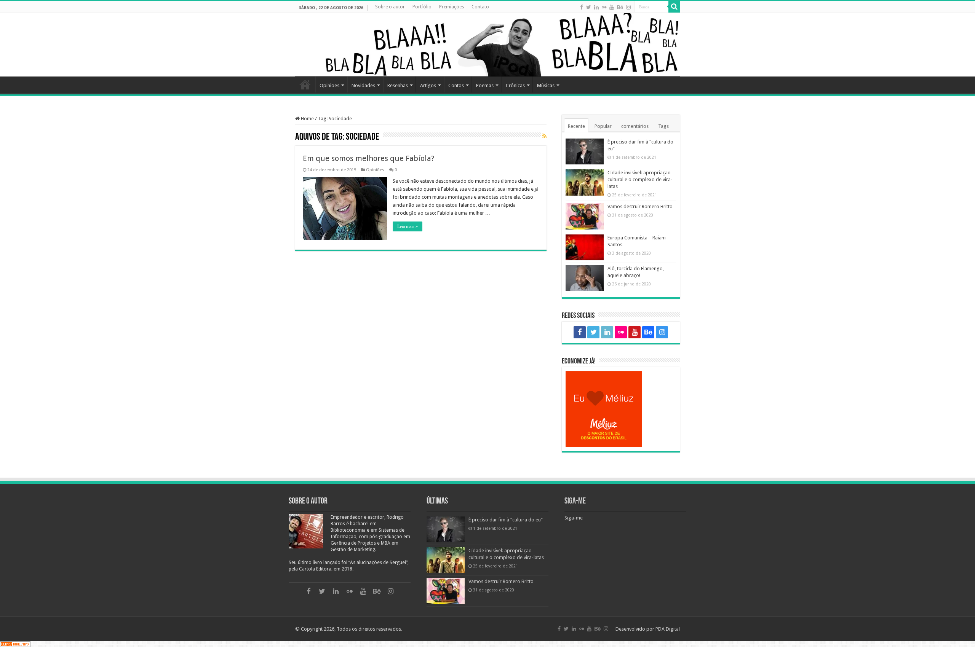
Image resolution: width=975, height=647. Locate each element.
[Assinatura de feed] (544, 136)
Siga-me (575, 501)
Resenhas (397, 85)
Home (305, 84)
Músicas (546, 85)
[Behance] (620, 7)
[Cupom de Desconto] (621, 409)
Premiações (451, 7)
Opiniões (329, 85)
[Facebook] (581, 7)
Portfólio (422, 7)
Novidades (363, 85)
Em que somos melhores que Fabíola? (369, 158)
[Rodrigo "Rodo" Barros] (487, 44)
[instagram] (628, 7)
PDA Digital (667, 629)
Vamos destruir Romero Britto (640, 206)
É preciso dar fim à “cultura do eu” (505, 520)
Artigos (428, 85)
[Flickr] (604, 7)
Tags (663, 126)
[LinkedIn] (596, 7)
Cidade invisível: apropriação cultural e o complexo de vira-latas (640, 179)
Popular (603, 126)
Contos (456, 85)
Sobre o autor (390, 7)
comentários (635, 126)
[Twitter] (588, 7)
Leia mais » (407, 226)
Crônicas (515, 85)
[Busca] (674, 7)
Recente (576, 126)
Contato (480, 7)
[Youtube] (612, 7)
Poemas (485, 85)
